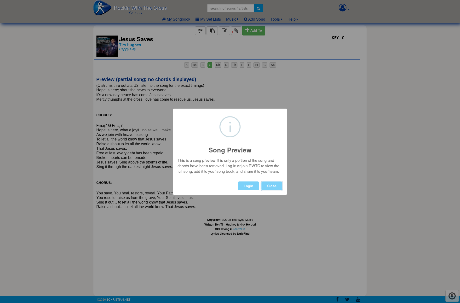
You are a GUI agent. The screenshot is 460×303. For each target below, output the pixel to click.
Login (248, 185)
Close (271, 185)
